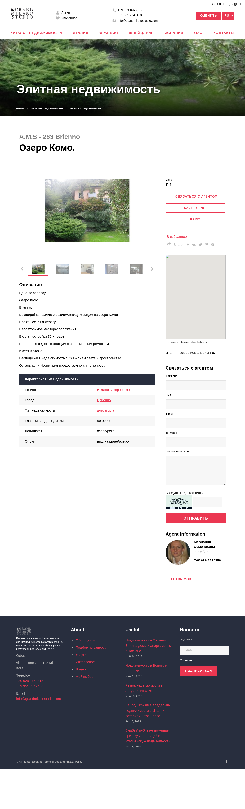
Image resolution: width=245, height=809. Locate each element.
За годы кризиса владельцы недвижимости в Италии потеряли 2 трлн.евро (148, 710)
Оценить (208, 15)
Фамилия (171, 375)
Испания (174, 33)
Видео (81, 669)
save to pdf (195, 208)
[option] (87, 210)
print (195, 219)
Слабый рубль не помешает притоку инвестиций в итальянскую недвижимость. (148, 736)
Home (20, 108)
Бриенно (104, 400)
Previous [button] (27, 210)
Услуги (81, 655)
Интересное (85, 662)
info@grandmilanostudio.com (137, 20)
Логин (65, 12)
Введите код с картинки (184, 493)
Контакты (223, 33)
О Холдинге (85, 640)
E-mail (169, 413)
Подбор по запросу (91, 647)
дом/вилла (105, 410)
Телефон (171, 432)
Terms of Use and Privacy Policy (62, 761)
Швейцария (141, 33)
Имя (168, 394)
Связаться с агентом (196, 196)
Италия (80, 33)
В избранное (177, 236)
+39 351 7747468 (130, 15)
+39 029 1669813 (129, 10)
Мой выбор (84, 676)
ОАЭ (198, 33)
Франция (108, 33)
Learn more (182, 579)
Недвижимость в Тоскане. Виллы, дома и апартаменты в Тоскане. (148, 645)
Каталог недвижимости (36, 33)
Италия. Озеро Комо (113, 390)
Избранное (69, 18)
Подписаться (198, 670)
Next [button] (147, 210)
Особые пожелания (178, 451)
